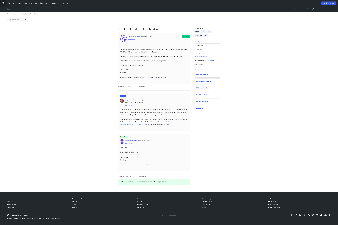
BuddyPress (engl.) (274, 207)
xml (206, 35)
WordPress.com (273, 199)
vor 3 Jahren (131, 39)
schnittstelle (198, 35)
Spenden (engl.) (208, 204)
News (8, 201)
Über (8, 199)
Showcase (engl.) (77, 199)
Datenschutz (10, 207)
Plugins (74, 204)
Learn (139, 199)
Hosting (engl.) (11, 204)
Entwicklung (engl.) (142, 204)
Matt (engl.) (272, 201)
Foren (8, 9)
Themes (15, 14)
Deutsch (26, 215)
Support (139, 201)
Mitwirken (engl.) (207, 199)
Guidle (197, 31)
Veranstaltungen (207, 201)
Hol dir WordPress (329, 3)
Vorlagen (74, 207)
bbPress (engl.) (273, 204)
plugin (209, 31)
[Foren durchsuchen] (25, 19)
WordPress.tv (142, 207)
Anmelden (148, 77)
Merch (205, 207)
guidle (178, 112)
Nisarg (147, 52)
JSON (203, 31)
